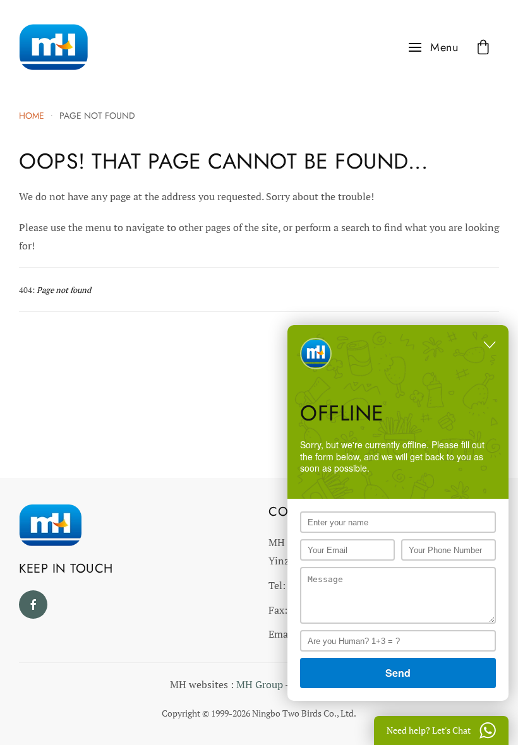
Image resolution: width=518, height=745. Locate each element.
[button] (434, 47)
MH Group (259, 684)
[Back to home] (53, 47)
